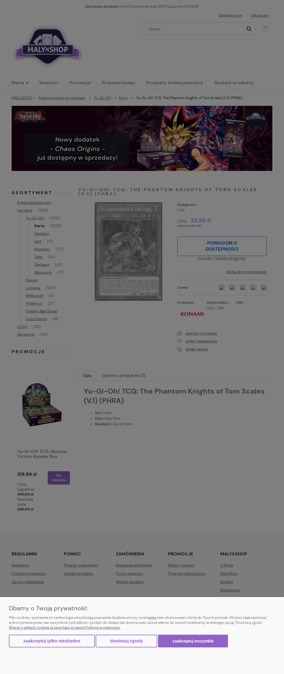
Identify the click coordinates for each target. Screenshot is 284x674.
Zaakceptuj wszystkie (193, 641)
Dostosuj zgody (126, 641)
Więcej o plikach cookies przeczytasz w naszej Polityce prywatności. (65, 627)
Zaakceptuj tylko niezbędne (51, 641)
